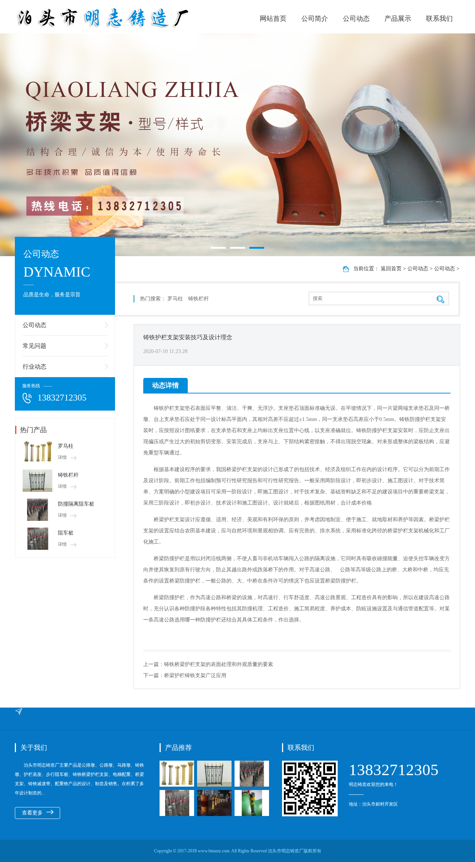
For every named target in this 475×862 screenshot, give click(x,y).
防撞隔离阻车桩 (76, 504)
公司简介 (314, 18)
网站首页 (273, 18)
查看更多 (32, 813)
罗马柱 (65, 446)
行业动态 (34, 366)
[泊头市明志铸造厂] (126, 17)
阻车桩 (65, 533)
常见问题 (34, 346)
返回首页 (391, 268)
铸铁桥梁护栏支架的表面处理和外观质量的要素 (218, 664)
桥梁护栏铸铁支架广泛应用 (195, 675)
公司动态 (356, 18)
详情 (62, 457)
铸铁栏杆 (68, 475)
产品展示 (397, 18)
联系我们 (439, 18)
